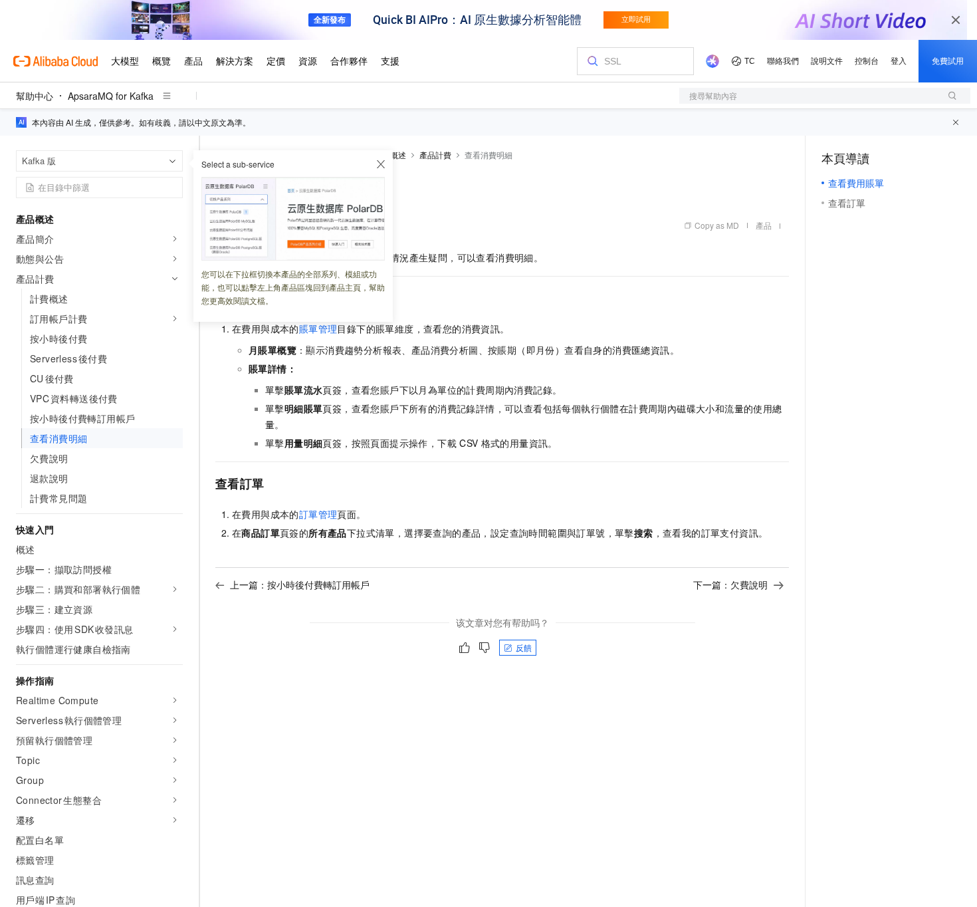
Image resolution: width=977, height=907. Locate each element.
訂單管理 (318, 514)
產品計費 (435, 154)
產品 (764, 225)
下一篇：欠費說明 (730, 584)
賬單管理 (318, 328)
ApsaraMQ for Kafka (111, 95)
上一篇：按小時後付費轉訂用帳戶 (300, 584)
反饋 (524, 647)
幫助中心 (34, 95)
